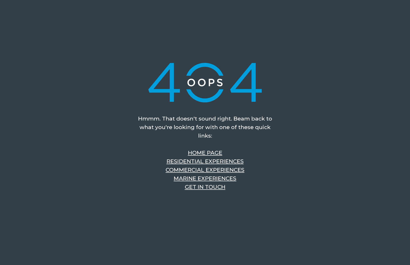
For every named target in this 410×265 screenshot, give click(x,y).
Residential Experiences (205, 161)
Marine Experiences (205, 178)
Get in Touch (205, 187)
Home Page (205, 152)
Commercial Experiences (205, 170)
